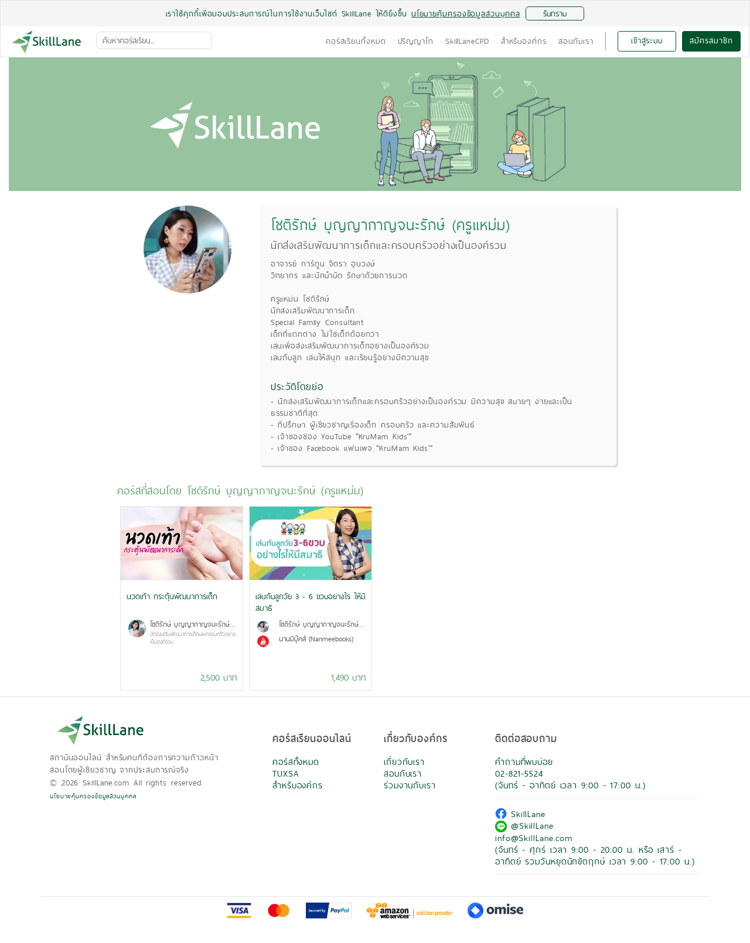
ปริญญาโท (416, 41)
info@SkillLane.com (533, 838)
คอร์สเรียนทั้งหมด (356, 41)
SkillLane (526, 814)
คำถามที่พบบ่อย (524, 761)
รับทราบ (555, 13)
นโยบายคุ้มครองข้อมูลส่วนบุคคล (93, 796)
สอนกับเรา (576, 41)
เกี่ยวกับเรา (404, 761)
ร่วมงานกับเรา (410, 785)
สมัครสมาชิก (711, 40)
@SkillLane (530, 825)
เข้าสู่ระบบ (647, 40)
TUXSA (285, 773)
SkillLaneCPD (467, 41)
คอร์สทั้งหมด (295, 761)
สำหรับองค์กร (524, 41)
